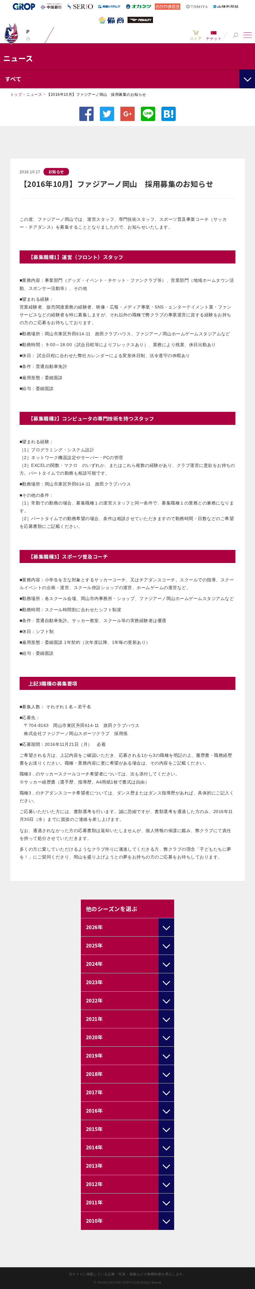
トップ (16, 94)
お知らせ (56, 171)
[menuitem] (196, 35)
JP (28, 31)
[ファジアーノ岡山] (11, 33)
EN (28, 38)
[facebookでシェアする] (86, 114)
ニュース (34, 94)
